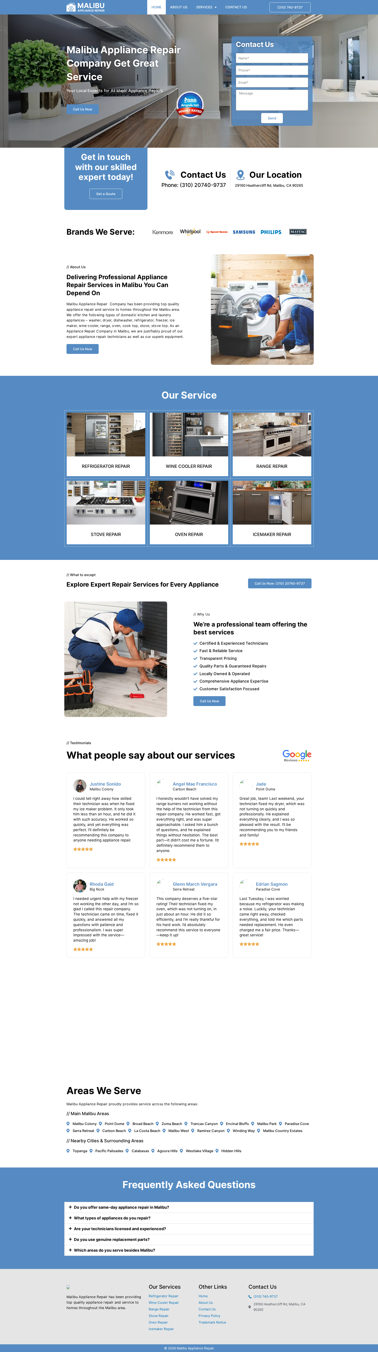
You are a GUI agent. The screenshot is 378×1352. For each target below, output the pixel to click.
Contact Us (236, 7)
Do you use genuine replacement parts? (112, 1239)
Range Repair (159, 1309)
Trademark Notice (212, 1322)
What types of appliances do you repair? (112, 1218)
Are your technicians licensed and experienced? (120, 1228)
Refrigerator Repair (163, 1296)
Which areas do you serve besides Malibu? (114, 1250)
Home (156, 7)
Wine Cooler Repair (164, 1303)
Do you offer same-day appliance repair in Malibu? (121, 1207)
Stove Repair (159, 1316)
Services (204, 7)
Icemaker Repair (161, 1329)
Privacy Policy (209, 1316)
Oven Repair (158, 1322)
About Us (178, 7)
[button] (189, 1207)
